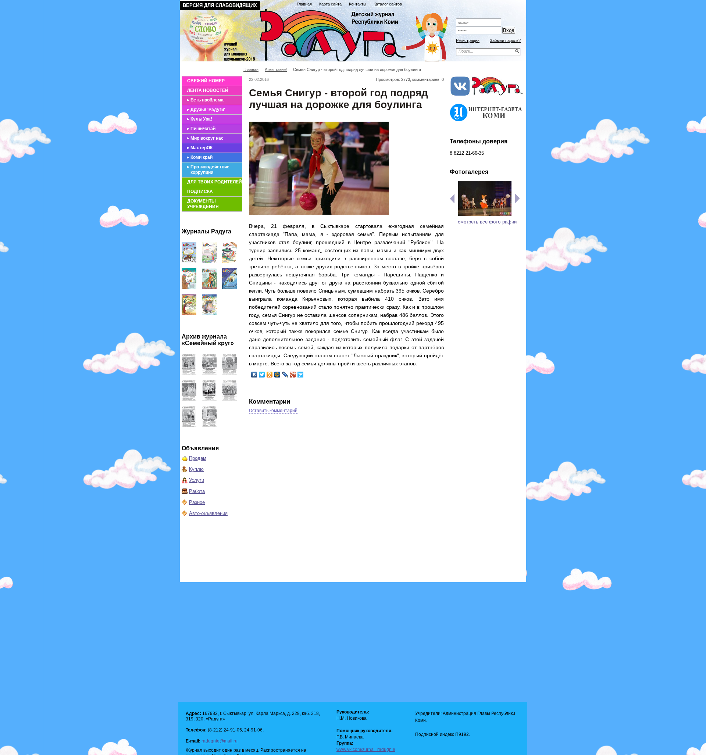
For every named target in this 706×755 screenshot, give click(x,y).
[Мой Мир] (277, 374)
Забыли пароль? (505, 40)
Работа (197, 491)
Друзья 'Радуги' (207, 109)
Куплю (196, 469)
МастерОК (201, 147)
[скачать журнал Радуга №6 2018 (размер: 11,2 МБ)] (189, 313)
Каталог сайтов (388, 4)
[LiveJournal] (285, 374)
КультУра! (201, 119)
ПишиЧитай (202, 128)
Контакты (357, 4)
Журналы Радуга (206, 231)
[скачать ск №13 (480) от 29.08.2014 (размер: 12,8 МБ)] (189, 399)
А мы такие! (276, 69)
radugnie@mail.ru (220, 741)
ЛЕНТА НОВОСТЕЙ (207, 90)
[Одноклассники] (270, 374)
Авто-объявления (208, 513)
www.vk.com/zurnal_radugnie (365, 749)
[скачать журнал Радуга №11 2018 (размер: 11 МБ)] (209, 261)
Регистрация (467, 40)
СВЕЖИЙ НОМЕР (206, 80)
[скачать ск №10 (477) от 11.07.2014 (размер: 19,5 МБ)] (189, 425)
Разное (197, 502)
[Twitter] (262, 374)
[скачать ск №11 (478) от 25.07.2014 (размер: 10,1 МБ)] (229, 399)
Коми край (201, 157)
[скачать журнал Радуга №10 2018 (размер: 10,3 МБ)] (229, 261)
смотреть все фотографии (487, 222)
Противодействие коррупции (209, 169)
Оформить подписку (487, 12)
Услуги (196, 480)
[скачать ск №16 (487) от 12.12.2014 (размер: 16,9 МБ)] (189, 373)
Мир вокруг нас (207, 138)
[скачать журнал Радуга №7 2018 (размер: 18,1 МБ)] (229, 287)
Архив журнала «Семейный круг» (208, 339)
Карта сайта (330, 4)
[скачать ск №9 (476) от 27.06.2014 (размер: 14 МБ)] (209, 425)
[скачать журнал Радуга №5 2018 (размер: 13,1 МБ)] (209, 313)
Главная (304, 4)
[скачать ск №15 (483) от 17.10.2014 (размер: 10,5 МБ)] (209, 373)
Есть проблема (207, 100)
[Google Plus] (293, 374)
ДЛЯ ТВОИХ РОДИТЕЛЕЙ (214, 182)
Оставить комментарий (273, 410)
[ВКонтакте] (254, 374)
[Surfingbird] (300, 374)
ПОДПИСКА (200, 191)
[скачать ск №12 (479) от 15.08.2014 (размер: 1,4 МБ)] (209, 399)
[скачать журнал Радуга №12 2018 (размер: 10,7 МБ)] (189, 261)
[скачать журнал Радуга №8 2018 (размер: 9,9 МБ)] (209, 287)
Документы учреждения (203, 203)
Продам (197, 458)
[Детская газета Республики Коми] (318, 34)
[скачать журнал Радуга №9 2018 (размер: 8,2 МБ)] (189, 287)
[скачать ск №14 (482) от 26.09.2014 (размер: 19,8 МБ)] (229, 373)
